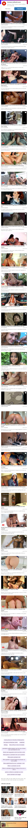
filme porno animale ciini (14, 757)
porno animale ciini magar (14, 774)
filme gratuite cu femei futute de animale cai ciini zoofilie (14, 760)
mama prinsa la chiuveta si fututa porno (14, 740)
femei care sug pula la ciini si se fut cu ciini (14, 752)
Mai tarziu (7, 8)
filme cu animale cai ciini (14, 765)
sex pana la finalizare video (11, 742)
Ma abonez (20, 8)
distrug (5, 744)
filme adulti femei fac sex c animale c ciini (14, 763)
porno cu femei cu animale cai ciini (14, 772)
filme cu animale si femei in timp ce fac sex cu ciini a (14, 769)
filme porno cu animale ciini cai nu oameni (14, 754)
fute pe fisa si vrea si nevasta (16, 744)
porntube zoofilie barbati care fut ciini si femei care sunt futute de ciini (14, 749)
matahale (22, 742)
